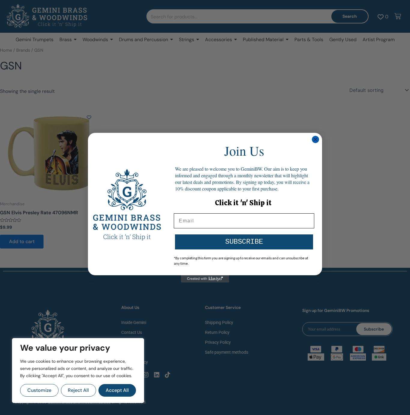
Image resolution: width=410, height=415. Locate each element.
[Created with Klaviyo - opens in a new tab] (205, 278)
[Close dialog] (315, 139)
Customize (39, 390)
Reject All (78, 390)
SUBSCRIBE (244, 242)
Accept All (117, 390)
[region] (78, 370)
